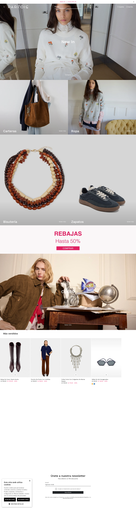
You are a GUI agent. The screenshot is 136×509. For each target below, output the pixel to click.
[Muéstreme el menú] (4, 7)
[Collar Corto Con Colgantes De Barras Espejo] (76, 357)
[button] (17, 504)
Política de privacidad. (19, 495)
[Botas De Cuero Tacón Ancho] (15, 357)
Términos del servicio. (68, 498)
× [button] (29, 481)
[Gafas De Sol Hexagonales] (106, 357)
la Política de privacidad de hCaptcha (79, 497)
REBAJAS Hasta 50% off (68, 1)
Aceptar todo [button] (10, 499)
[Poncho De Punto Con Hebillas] (45, 357)
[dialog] (17, 493)
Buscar (57, 6)
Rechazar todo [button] (23, 499)
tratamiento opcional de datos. (72, 488)
